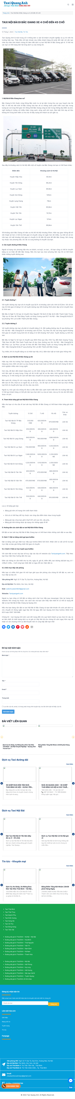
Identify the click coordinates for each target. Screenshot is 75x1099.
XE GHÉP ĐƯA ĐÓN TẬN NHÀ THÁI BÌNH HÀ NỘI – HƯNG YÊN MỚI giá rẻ (19, 787)
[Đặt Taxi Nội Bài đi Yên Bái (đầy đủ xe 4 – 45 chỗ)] (20, 825)
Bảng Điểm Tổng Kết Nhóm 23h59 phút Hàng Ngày (54, 746)
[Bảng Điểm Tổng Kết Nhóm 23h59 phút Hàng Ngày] (55, 726)
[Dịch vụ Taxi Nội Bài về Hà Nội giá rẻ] (55, 825)
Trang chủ (6, 13)
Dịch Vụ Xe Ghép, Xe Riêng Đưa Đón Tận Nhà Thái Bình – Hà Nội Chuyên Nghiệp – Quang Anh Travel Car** (19, 746)
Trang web (5, 698)
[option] (20, 737)
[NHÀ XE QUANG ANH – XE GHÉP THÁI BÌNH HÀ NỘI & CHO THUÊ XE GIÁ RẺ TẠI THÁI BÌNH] (55, 774)
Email (4, 689)
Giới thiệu (5, 1017)
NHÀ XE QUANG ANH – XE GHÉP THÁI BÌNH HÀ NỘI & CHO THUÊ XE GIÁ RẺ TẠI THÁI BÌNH (54, 787)
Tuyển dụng (6, 1026)
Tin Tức (25, 32)
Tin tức (4, 1030)
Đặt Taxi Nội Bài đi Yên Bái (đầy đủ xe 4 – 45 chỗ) (18, 837)
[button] (1, 737)
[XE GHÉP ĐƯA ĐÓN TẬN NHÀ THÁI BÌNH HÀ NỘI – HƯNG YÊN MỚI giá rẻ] (20, 774)
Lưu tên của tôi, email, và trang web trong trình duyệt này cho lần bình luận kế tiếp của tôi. (32, 706)
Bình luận (5, 655)
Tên (3, 681)
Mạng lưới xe (6, 1021)
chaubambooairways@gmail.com (19, 1076)
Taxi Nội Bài (18, 32)
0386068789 (17, 1083)
